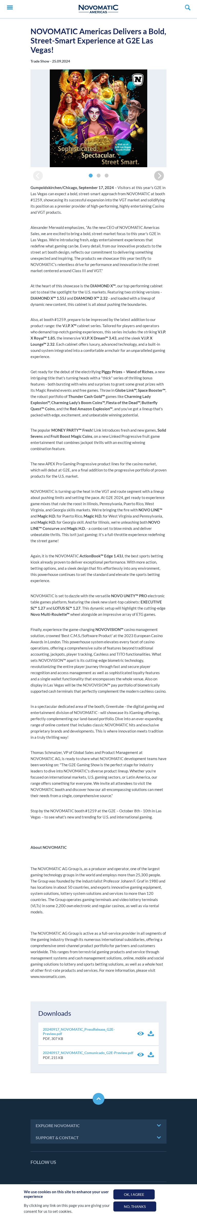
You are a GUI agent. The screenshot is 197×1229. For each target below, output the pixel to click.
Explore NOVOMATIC (58, 1125)
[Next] (159, 176)
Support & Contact (57, 1137)
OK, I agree (134, 1194)
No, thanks (135, 1206)
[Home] (98, 9)
